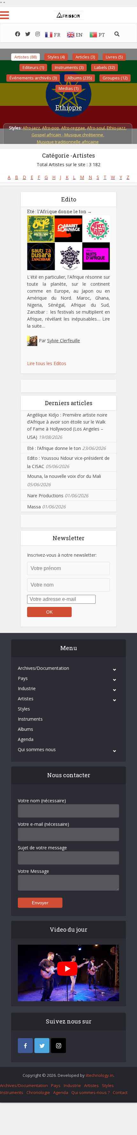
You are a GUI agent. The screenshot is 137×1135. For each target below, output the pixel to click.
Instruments (30, 719)
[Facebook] (25, 1045)
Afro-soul (96, 128)
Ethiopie (68, 107)
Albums (25, 729)
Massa (34, 507)
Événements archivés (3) (33, 78)
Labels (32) (104, 67)
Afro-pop (50, 128)
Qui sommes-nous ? (90, 1092)
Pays (23, 678)
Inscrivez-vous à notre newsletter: (62, 555)
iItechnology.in (99, 1075)
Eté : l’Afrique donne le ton (59, 211)
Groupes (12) (115, 78)
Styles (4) (56, 57)
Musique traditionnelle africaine (68, 142)
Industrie (27, 688)
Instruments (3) (69, 67)
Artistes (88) (25, 57)
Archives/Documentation (43, 668)
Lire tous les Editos (46, 363)
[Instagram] (58, 1045)
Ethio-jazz (116, 128)
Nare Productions (45, 496)
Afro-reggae (73, 128)
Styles (24, 709)
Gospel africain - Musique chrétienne (67, 135)
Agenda (25, 739)
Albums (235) (80, 78)
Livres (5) (114, 57)
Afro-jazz (31, 128)
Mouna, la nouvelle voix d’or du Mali (64, 476)
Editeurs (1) (33, 67)
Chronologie (38, 1092)
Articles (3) (85, 57)
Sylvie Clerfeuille (63, 340)
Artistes (25, 699)
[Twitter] (41, 1045)
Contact (120, 1092)
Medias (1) (68, 88)
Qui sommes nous (37, 749)
